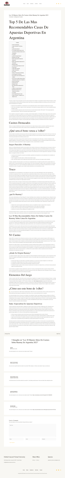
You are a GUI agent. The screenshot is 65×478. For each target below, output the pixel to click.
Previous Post (7, 333)
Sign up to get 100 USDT (14, 362)
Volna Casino (14, 67)
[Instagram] (60, 3)
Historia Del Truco (15, 82)
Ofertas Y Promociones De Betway (18, 72)
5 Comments (11, 16)
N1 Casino (14, 54)
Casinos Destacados (15, 44)
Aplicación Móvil (15, 64)
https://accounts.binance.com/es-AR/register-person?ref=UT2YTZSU (44, 409)
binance (11, 347)
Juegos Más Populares (16, 68)
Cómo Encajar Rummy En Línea (17, 93)
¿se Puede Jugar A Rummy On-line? (18, 65)
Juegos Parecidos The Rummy (17, 46)
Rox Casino (14, 71)
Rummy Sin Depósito (15, 81)
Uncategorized (16, 16)
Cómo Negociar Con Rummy (16, 74)
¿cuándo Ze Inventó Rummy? (17, 88)
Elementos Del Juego (15, 57)
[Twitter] (56, 3)
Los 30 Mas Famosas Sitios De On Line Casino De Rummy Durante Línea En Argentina (18, 52)
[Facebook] (58, 3)
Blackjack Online (15, 84)
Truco (13, 47)
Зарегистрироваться (13, 391)
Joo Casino (14, 92)
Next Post (59, 333)
